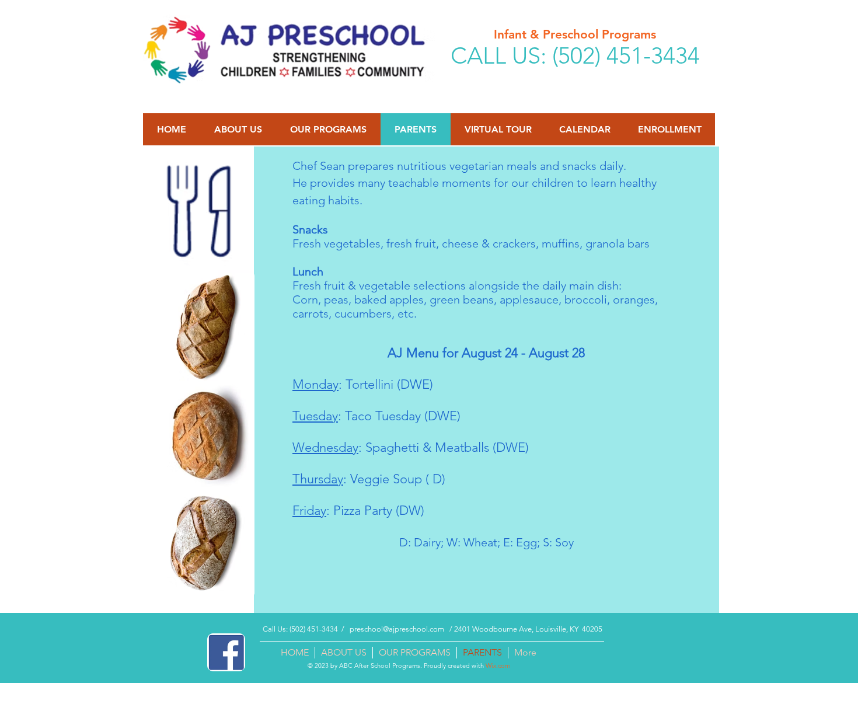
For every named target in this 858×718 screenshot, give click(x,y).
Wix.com (498, 665)
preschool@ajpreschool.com (397, 629)
